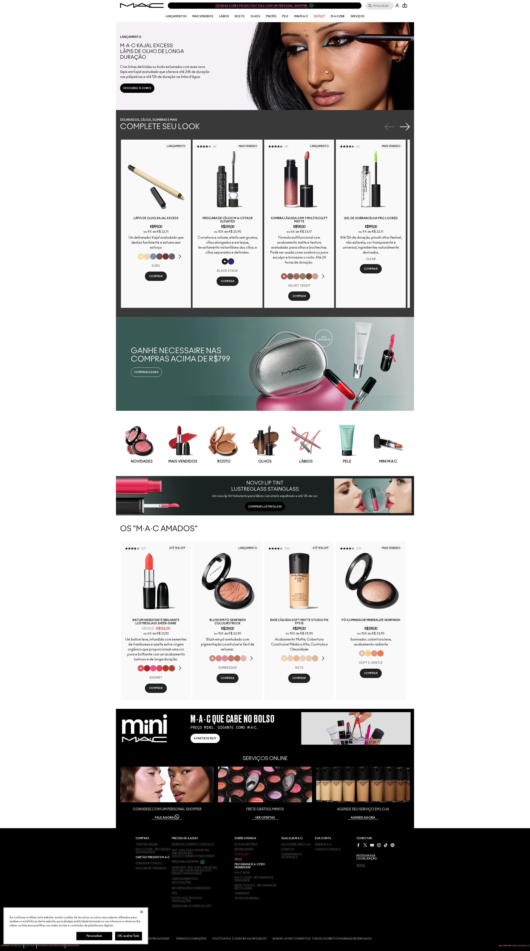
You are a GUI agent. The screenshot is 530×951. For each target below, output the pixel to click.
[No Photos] (153, 668)
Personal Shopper (185, 861)
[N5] (315, 658)
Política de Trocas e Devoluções (187, 899)
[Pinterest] (392, 845)
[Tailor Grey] (303, 276)
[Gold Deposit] (380, 653)
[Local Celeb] (166, 668)
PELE (285, 16)
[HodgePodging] (159, 256)
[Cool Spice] (296, 276)
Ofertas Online (147, 844)
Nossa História (246, 844)
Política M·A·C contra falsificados (239, 939)
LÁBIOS (224, 16)
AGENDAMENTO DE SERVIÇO (291, 856)
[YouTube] (372, 845)
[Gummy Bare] (159, 668)
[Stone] (290, 276)
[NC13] (284, 658)
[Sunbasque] (212, 658)
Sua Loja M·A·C (292, 838)
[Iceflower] (153, 256)
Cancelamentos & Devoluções (185, 881)
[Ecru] (141, 256)
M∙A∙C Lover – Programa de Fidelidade (254, 879)
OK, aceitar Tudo (128, 936)
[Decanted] (166, 256)
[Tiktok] (386, 845)
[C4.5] (296, 658)
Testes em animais (247, 898)
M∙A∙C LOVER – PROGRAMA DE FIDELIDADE (153, 851)
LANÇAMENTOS (176, 16)
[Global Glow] (368, 653)
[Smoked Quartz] (172, 256)
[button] (267, 66)
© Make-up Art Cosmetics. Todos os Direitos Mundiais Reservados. (322, 939)
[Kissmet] (141, 668)
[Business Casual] (172, 668)
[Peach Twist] (231, 658)
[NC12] (303, 658)
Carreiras (242, 893)
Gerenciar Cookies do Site (192, 906)
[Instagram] (379, 845)
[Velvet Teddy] (284, 276)
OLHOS (255, 16)
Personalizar (94, 936)
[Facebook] (358, 845)
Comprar (156, 276)
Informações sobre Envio (191, 888)
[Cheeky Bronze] (374, 653)
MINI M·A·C (301, 16)
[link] (137, 88)
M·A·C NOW (242, 872)
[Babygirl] (243, 658)
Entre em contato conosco (193, 844)
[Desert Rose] (219, 658)
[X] (365, 845)
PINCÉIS (271, 16)
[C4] (290, 658)
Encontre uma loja (295, 844)
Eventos (287, 849)
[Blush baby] (225, 658)
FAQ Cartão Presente (151, 868)
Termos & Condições (191, 939)
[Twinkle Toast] (147, 256)
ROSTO (240, 16)
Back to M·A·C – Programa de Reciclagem (256, 887)
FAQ (174, 893)
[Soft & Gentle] (362, 653)
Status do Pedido (328, 849)
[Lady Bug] (147, 668)
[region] (75, 925)
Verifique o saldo (149, 863)
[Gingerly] (237, 658)
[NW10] (309, 658)
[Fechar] (141, 911)
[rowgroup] (265, 443)
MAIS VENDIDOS (202, 16)
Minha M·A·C (323, 844)
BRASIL (361, 865)
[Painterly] (315, 276)
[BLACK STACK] (225, 261)
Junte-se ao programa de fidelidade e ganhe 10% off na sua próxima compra (264, 6)
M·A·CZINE (338, 16)
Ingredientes (244, 849)
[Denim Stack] (231, 261)
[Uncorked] (309, 276)
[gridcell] (141, 444)
